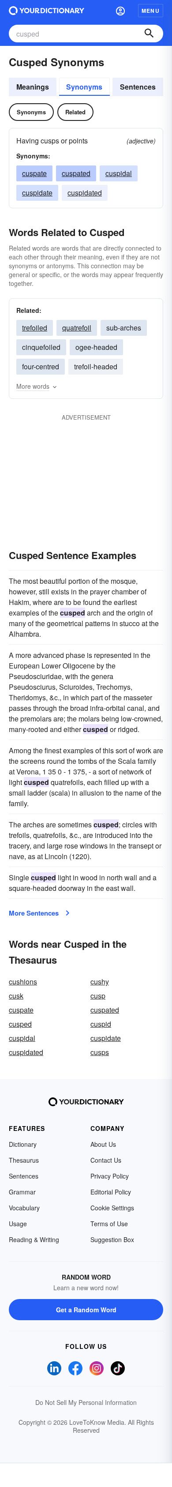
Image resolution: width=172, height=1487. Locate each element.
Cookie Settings (112, 1207)
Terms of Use (109, 1223)
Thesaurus (24, 1160)
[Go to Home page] (46, 10)
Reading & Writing (34, 1239)
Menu (151, 11)
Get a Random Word (86, 1309)
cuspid (100, 1024)
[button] (120, 10)
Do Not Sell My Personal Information (86, 1402)
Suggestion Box (112, 1239)
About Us (103, 1144)
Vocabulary (24, 1207)
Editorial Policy (110, 1191)
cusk (16, 996)
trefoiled (34, 328)
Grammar (22, 1191)
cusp (97, 996)
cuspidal (118, 173)
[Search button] (149, 33)
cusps (99, 1052)
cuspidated (84, 193)
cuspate (34, 173)
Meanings (32, 87)
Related (75, 112)
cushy (99, 981)
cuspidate (37, 193)
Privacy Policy (109, 1176)
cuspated (76, 173)
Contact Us (105, 1160)
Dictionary (23, 1144)
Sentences (138, 87)
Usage (18, 1223)
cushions (23, 981)
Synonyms (84, 87)
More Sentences (34, 913)
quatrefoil (76, 328)
